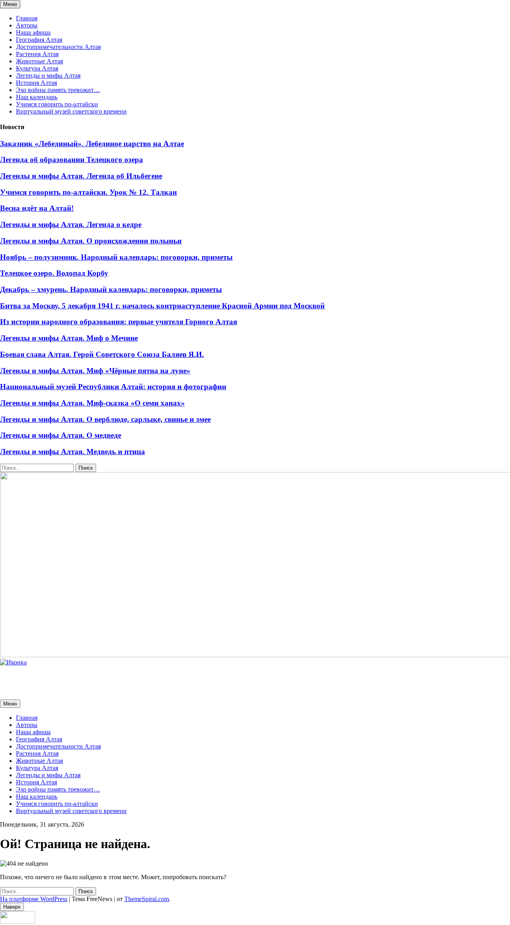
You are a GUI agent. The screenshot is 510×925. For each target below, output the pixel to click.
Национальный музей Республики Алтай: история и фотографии (113, 386)
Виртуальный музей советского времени (71, 111)
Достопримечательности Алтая (58, 46)
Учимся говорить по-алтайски (57, 104)
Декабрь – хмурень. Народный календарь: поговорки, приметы (111, 289)
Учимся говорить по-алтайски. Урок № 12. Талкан (88, 192)
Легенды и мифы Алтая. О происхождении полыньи (91, 241)
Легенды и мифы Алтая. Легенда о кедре (70, 224)
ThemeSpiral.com (146, 899)
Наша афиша (33, 32)
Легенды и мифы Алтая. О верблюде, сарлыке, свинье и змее (105, 419)
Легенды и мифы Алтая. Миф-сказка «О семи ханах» (92, 403)
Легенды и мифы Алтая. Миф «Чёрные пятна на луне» (95, 370)
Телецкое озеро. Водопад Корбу (54, 273)
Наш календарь (36, 97)
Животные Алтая (39, 61)
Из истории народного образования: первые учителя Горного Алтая (118, 321)
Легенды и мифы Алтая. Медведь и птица (72, 451)
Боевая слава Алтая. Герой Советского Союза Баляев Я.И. (102, 354)
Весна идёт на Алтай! (37, 208)
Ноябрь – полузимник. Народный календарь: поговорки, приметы (116, 257)
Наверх (12, 907)
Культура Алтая (37, 68)
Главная (26, 18)
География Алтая (39, 39)
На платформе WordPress (33, 899)
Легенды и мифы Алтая (48, 75)
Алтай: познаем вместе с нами (41, 675)
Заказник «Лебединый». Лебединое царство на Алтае (92, 143)
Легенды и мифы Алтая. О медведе (60, 435)
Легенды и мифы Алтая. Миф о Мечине (69, 338)
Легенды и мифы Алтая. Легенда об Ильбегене (81, 176)
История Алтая (36, 82)
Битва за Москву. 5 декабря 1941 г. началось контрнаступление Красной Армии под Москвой (162, 306)
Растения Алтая (37, 54)
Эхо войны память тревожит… (58, 89)
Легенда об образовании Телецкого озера (71, 159)
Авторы (26, 25)
